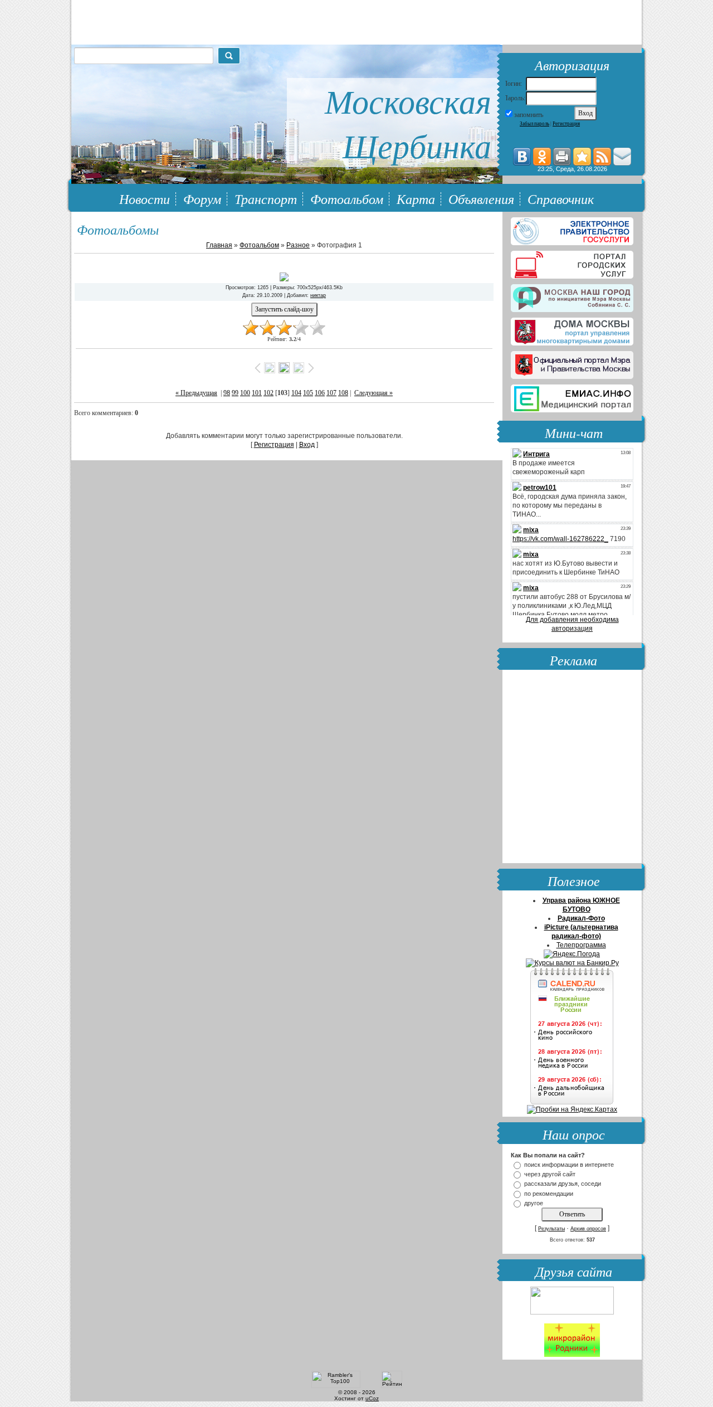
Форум (202, 198)
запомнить (528, 115)
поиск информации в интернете (569, 1164)
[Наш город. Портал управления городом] (572, 296)
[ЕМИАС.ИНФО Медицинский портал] (572, 396)
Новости (144, 198)
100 (245, 393)
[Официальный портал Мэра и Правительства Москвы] (572, 363)
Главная (219, 245)
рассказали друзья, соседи (562, 1184)
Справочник (561, 198)
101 (257, 393)
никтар (318, 295)
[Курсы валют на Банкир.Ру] (572, 963)
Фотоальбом (346, 198)
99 (235, 393)
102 (268, 393)
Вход (307, 445)
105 (308, 393)
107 (331, 393)
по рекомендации (548, 1193)
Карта (416, 198)
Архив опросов (588, 1228)
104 (296, 393)
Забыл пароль (534, 123)
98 (226, 393)
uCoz (372, 1398)
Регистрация (566, 123)
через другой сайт (549, 1174)
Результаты (551, 1228)
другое (533, 1203)
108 (343, 393)
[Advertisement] (572, 767)
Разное (298, 245)
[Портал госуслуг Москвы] (572, 262)
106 (320, 393)
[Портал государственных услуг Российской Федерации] (572, 229)
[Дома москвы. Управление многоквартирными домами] (572, 329)
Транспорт (266, 198)
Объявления (481, 198)
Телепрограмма (581, 945)
